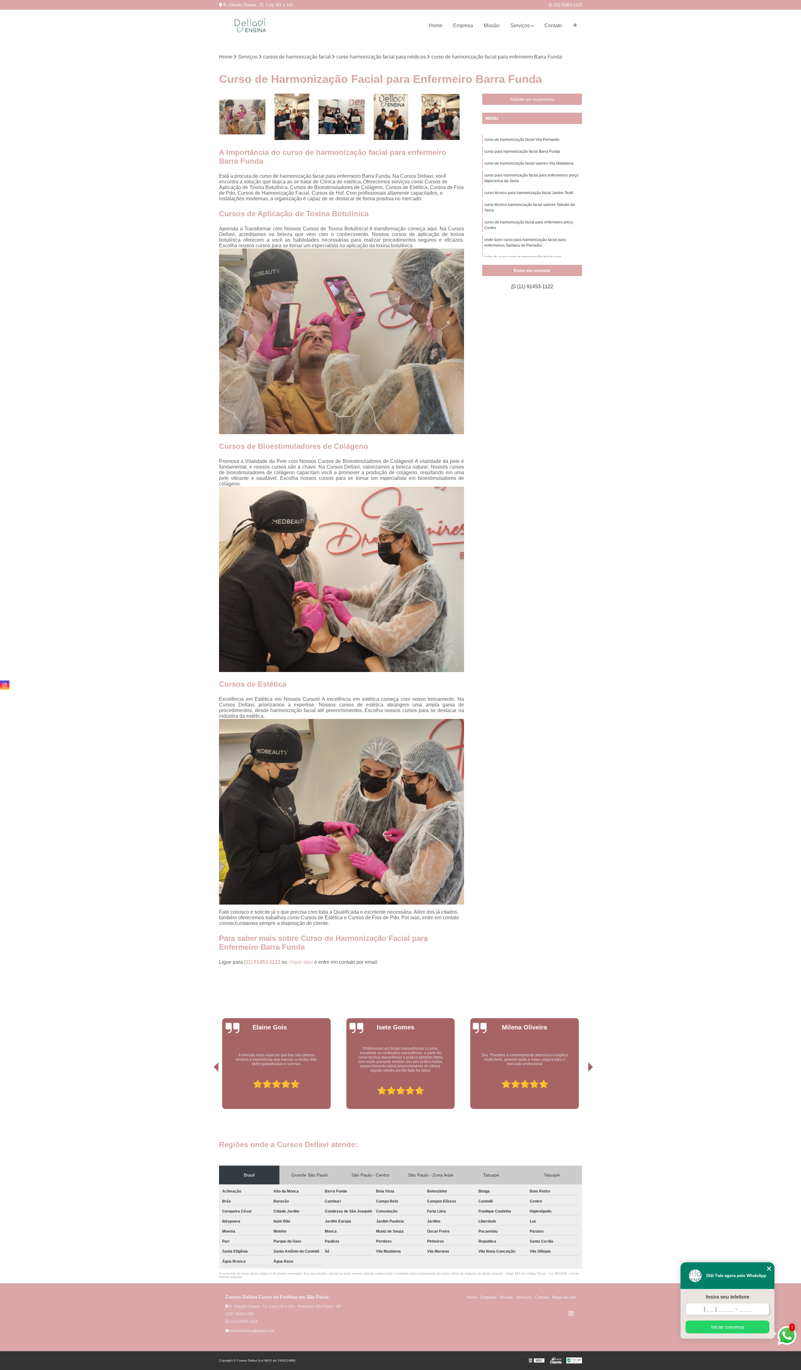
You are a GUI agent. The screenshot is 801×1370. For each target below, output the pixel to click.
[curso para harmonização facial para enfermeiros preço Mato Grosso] (440, 117)
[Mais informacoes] (575, 25)
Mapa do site (564, 1297)
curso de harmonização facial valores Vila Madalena (529, 163)
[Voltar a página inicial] (250, 25)
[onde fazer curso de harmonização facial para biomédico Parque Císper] (292, 117)
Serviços (520, 25)
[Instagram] (571, 1313)
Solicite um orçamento (532, 99)
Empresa (463, 25)
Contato (553, 25)
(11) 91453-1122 (567, 5)
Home (435, 25)
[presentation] (207, 1091)
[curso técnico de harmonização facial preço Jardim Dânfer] (341, 117)
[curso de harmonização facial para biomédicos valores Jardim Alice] (242, 117)
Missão (492, 25)
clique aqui (300, 962)
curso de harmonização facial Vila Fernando (521, 139)
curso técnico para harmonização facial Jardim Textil (528, 193)
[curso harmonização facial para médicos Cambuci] (391, 117)
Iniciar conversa (727, 1327)
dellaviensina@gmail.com (251, 1331)
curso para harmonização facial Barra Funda (522, 151)
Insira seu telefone (727, 1297)
